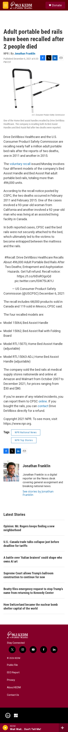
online (43, 401)
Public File (12, 665)
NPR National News (26, 432)
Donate (57, 5)
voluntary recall (20, 164)
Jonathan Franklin (24, 53)
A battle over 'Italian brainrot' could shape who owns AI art (32, 559)
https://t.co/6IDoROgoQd (34, 276)
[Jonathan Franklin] (11, 471)
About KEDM (14, 687)
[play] (5, 727)
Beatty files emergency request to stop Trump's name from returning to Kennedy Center (33, 591)
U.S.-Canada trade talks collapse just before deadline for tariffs (31, 544)
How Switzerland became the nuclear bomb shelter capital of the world (30, 606)
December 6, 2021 (52, 293)
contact (43, 406)
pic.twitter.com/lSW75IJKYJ (34, 281)
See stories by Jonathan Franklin (38, 493)
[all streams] (63, 727)
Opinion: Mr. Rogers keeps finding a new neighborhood (28, 528)
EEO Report (13, 672)
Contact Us (13, 695)
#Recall (10, 257)
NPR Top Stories (24, 440)
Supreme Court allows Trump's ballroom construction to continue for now (28, 575)
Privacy (11, 680)
